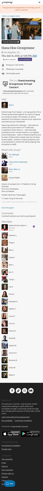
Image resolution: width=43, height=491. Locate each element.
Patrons (5, 466)
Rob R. (11, 105)
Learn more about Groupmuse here (16, 417)
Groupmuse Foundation (11, 445)
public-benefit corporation (20, 426)
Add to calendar (10, 59)
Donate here (6, 449)
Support (5, 477)
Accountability (7, 420)
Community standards (23, 420)
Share (34, 23)
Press (4, 463)
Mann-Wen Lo (14, 169)
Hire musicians (7, 470)
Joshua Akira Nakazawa (18, 162)
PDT (35, 56)
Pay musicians (7, 459)
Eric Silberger (14, 154)
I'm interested (25, 59)
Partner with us (8, 473)
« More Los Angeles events (11, 16)
